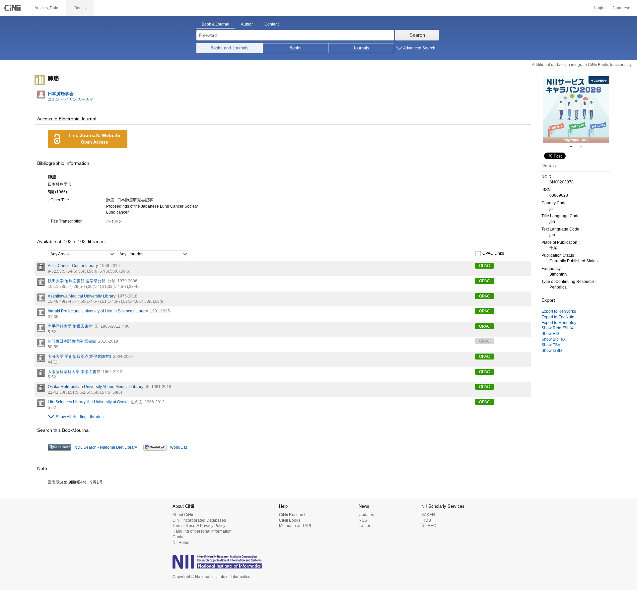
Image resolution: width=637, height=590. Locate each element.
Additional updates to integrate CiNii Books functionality (582, 64)
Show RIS (550, 333)
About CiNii (183, 514)
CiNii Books (289, 520)
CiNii (13, 8)
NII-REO (428, 525)
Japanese (621, 8)
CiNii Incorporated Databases (199, 520)
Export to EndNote (557, 317)
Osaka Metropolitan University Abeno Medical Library (95, 386)
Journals (361, 47)
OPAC (484, 265)
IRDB (426, 520)
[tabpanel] (576, 109)
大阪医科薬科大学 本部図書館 (74, 371)
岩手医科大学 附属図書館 (70, 326)
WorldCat (178, 447)
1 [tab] (573, 146)
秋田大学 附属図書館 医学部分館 (77, 281)
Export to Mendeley (558, 322)
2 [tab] (583, 146)
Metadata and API (295, 525)
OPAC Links (493, 253)
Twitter (364, 525)
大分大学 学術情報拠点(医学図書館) (79, 356)
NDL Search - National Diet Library (105, 447)
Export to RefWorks (558, 311)
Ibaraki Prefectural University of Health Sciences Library (98, 311)
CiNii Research (293, 514)
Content (271, 24)
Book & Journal (215, 24)
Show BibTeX (553, 339)
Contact (179, 537)
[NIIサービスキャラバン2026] (576, 109)
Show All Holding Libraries (80, 417)
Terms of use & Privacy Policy (199, 525)
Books (295, 47)
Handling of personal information (202, 531)
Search (417, 35)
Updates (366, 514)
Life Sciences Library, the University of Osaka (88, 402)
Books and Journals (229, 47)
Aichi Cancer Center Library (73, 265)
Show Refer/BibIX (557, 328)
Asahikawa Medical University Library (81, 296)
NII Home (181, 542)
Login (599, 8)
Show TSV (550, 345)
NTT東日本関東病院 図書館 (72, 341)
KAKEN (428, 514)
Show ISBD (551, 350)
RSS (363, 520)
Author (247, 24)
